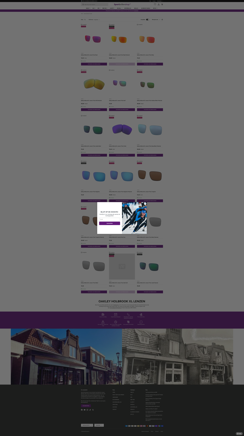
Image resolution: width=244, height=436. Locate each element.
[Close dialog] (145, 204)
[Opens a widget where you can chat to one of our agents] (239, 433)
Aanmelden (110, 223)
